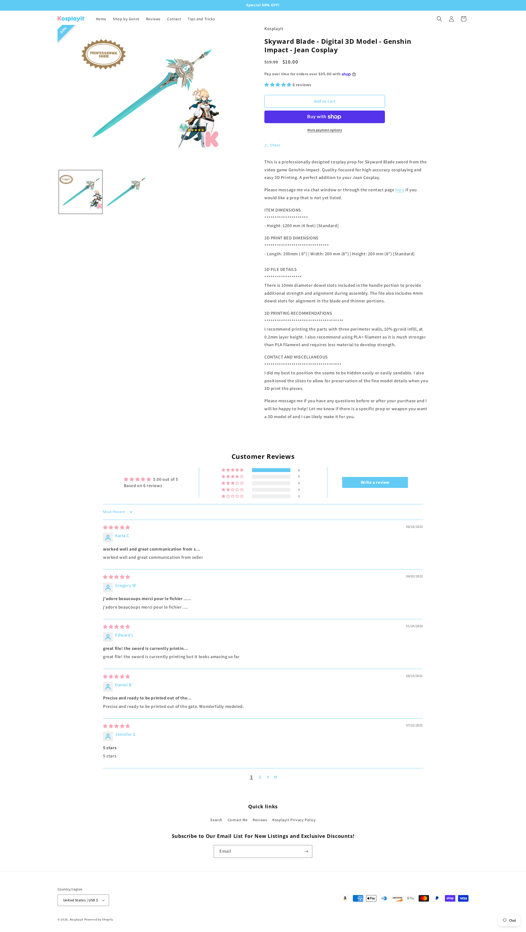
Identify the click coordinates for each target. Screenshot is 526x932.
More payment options (324, 130)
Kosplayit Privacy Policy (294, 819)
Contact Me (238, 819)
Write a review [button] (375, 482)
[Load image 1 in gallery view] (80, 191)
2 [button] (260, 777)
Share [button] (275, 145)
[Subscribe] (306, 851)
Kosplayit (77, 919)
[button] (439, 19)
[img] (116, 527)
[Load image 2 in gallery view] (126, 191)
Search (216, 819)
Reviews (260, 819)
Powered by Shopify (98, 919)
